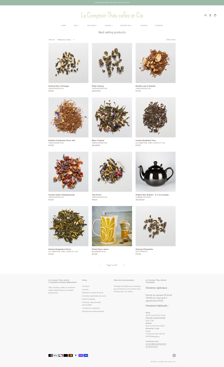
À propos (85, 286)
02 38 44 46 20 (152, 347)
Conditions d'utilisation (91, 308)
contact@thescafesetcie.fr (156, 344)
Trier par (51, 40)
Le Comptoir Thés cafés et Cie (166, 361)
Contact (85, 289)
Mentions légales (88, 299)
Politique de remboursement (93, 311)
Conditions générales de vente (94, 296)
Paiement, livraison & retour (92, 293)
